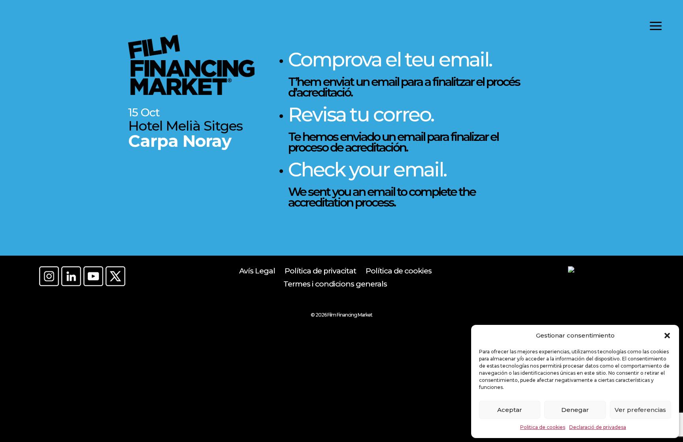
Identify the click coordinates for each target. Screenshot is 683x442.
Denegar (575, 410)
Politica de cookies (542, 427)
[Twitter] (115, 277)
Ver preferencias (640, 410)
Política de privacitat (320, 270)
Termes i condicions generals (335, 283)
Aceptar (509, 410)
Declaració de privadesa (597, 427)
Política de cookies (399, 270)
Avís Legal (257, 270)
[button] (667, 336)
